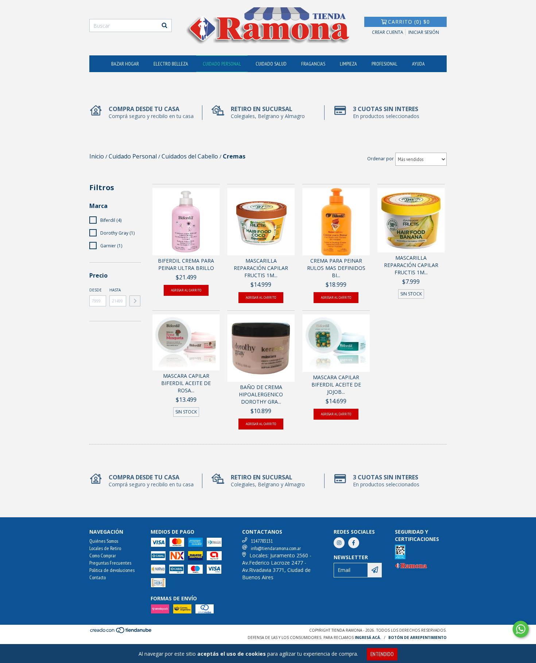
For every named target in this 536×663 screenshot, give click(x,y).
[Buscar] (164, 25)
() (409, 21)
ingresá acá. (368, 637)
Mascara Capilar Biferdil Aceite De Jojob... (336, 384)
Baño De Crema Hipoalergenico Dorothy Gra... (261, 394)
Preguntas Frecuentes (110, 563)
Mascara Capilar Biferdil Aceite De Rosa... (186, 383)
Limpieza (348, 63)
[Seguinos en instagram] (339, 542)
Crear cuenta (387, 32)
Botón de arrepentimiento (417, 637)
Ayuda (418, 63)
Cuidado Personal (222, 63)
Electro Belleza (171, 63)
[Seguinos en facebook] (353, 542)
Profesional (384, 63)
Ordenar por (380, 159)
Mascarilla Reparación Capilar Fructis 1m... (261, 268)
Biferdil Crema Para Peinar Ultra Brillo (186, 264)
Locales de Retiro (105, 548)
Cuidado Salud (271, 63)
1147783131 (262, 541)
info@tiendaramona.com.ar (276, 548)
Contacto (97, 577)
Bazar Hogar (125, 63)
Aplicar (134, 300)
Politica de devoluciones (112, 570)
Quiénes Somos (103, 541)
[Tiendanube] (121, 632)
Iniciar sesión (423, 32)
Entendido (382, 654)
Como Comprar (102, 555)
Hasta (115, 290)
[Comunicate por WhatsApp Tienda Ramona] (521, 629)
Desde (95, 290)
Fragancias (313, 63)
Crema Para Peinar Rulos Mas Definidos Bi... (336, 268)
